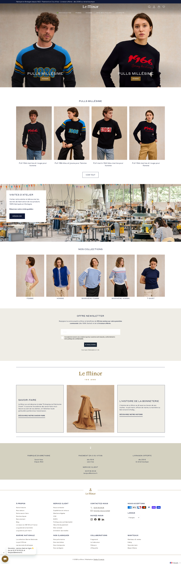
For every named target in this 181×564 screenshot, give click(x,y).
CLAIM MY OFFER (111, 293)
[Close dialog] (129, 264)
